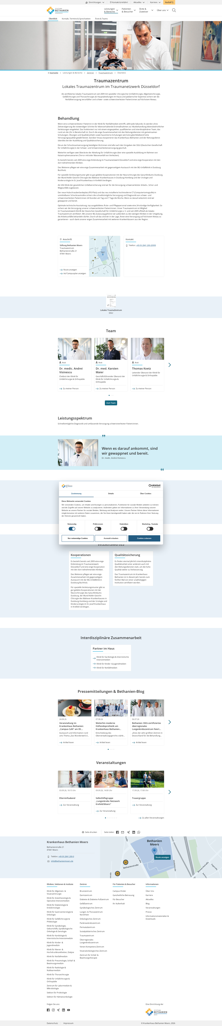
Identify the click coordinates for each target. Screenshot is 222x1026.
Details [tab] (111, 494)
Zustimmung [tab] (76, 494)
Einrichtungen (95, 2)
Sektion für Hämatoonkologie (59, 997)
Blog (148, 903)
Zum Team (111, 403)
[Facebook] (117, 832)
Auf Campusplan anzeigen (74, 273)
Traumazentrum (106, 73)
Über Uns (150, 891)
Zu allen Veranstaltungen (153, 817)
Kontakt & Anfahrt (120, 2)
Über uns (161, 10)
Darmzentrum (86, 895)
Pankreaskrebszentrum (90, 923)
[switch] (98, 529)
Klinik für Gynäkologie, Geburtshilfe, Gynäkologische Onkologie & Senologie (59, 929)
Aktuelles (138, 2)
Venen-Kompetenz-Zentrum (92, 946)
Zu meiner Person (71, 388)
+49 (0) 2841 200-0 (66, 856)
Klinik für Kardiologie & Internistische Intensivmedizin (113, 658)
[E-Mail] (123, 832)
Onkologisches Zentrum (90, 919)
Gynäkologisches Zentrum (91, 907)
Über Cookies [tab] (145, 494)
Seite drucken (91, 832)
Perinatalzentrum (87, 927)
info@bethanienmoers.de (62, 861)
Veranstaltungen (153, 907)
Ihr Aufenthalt (119, 903)
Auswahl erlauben (111, 538)
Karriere (154, 2)
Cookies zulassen (144, 538)
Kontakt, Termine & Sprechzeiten (76, 18)
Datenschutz (52, 1023)
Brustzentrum (86, 891)
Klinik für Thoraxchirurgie (58, 974)
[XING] (128, 832)
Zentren (90, 73)
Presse (149, 912)
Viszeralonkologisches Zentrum (93, 951)
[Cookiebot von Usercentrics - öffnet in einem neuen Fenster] (150, 486)
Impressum (68, 1023)
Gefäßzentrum (86, 903)
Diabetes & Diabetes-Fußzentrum (94, 899)
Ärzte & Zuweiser (143, 10)
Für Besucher (118, 899)
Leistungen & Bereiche (109, 10)
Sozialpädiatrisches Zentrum (92, 931)
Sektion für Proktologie (57, 992)
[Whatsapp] (138, 832)
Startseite (54, 73)
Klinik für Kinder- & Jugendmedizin (111, 664)
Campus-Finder (119, 891)
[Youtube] (68, 1009)
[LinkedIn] (133, 832)
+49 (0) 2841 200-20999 (146, 245)
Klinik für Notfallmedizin (107, 667)
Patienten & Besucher (127, 10)
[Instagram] (53, 1009)
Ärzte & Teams (101, 18)
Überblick (53, 18)
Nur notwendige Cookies (78, 538)
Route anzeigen (70, 269)
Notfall (168, 2)
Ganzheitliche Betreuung (123, 895)
